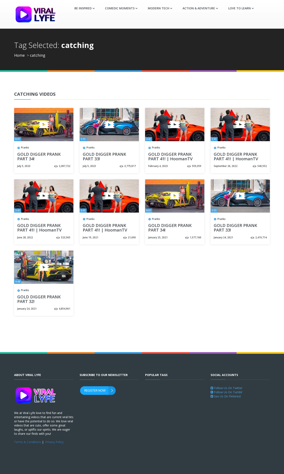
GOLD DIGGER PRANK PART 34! (39, 157)
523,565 (65, 237)
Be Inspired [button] (83, 8)
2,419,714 (261, 237)
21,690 (132, 237)
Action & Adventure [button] (199, 8)
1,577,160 (195, 237)
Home (19, 55)
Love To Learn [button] (239, 8)
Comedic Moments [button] (120, 8)
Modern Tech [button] (158, 8)
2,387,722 (64, 166)
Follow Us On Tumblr (227, 392)
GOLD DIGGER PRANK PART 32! (39, 299)
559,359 (196, 166)
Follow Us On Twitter (227, 388)
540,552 (262, 166)
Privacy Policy (54, 442)
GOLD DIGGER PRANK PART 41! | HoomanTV (170, 157)
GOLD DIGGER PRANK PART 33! (104, 157)
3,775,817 (130, 166)
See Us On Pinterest (227, 396)
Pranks (25, 147)
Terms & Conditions (27, 442)
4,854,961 (64, 308)
